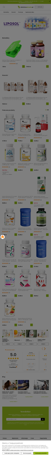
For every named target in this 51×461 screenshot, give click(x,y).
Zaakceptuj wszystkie (41, 453)
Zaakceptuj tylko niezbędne (11, 453)
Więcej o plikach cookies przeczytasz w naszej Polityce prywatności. (17, 450)
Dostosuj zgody (27, 453)
